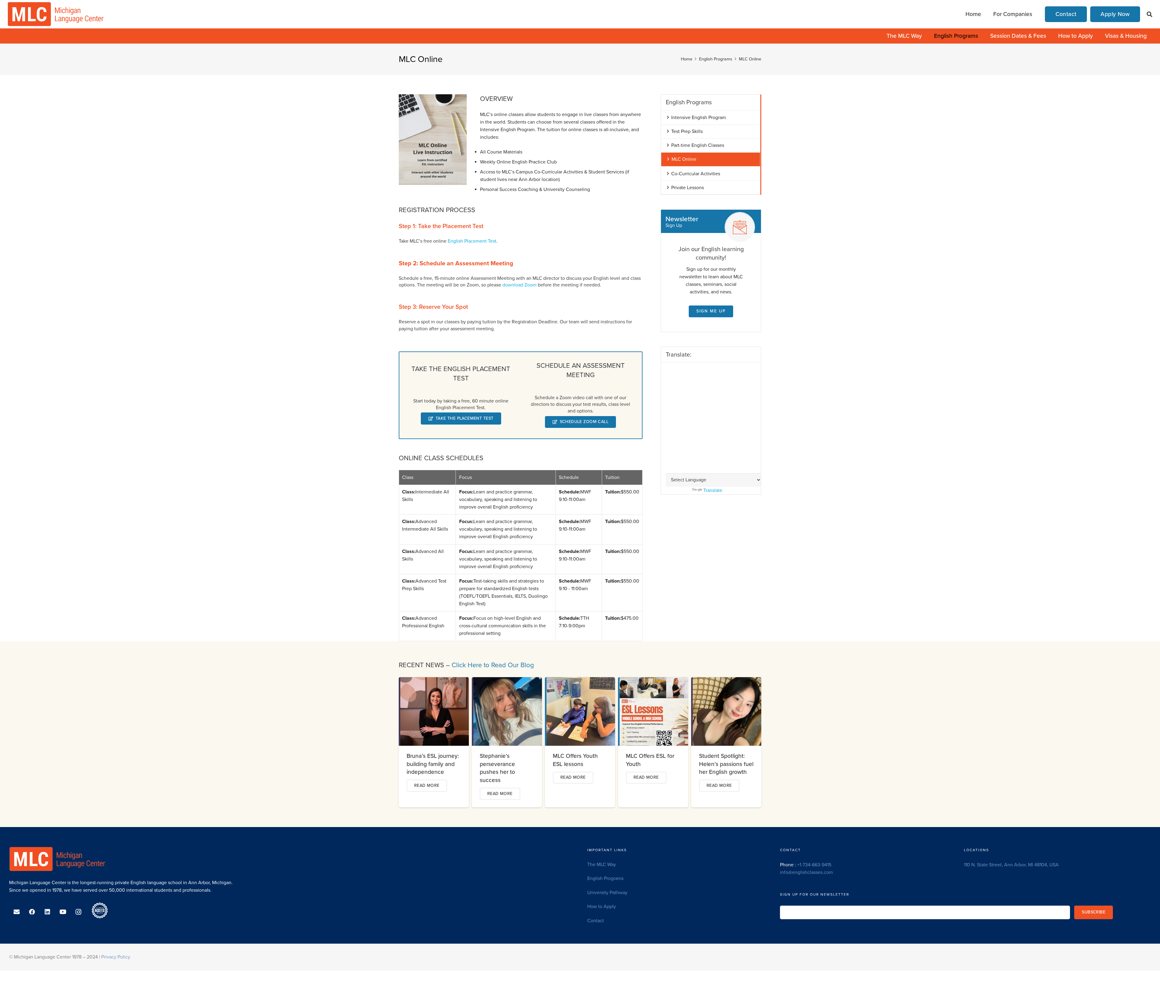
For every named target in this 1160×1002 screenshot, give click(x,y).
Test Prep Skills (687, 131)
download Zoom (519, 285)
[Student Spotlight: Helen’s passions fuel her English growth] (727, 681)
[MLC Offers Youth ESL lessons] (580, 681)
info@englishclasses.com (806, 872)
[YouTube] (63, 912)
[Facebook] (32, 912)
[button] (1149, 14)
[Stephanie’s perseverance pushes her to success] (507, 681)
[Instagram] (78, 912)
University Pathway (607, 893)
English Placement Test (472, 241)
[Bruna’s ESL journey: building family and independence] (434, 681)
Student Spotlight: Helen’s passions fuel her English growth (726, 764)
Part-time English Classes (697, 145)
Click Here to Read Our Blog (493, 665)
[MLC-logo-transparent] (55, 14)
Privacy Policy (115, 957)
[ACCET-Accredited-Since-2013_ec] (100, 910)
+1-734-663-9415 (814, 865)
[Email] (16, 912)
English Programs (605, 878)
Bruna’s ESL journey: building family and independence (433, 764)
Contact (595, 921)
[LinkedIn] (47, 912)
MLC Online (684, 159)
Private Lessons (687, 188)
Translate (712, 490)
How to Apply (601, 906)
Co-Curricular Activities (695, 174)
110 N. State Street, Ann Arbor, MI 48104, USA (1011, 865)
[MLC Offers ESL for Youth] (654, 681)
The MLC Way (601, 864)
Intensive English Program (698, 118)
